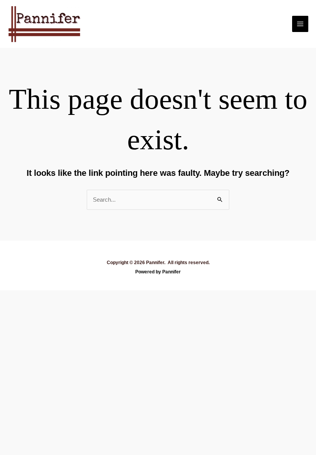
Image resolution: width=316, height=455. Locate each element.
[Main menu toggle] (300, 24)
